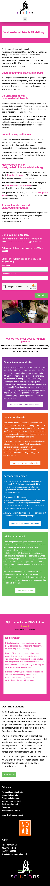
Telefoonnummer (9, 274)
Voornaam (6, 265)
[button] (25, 19)
